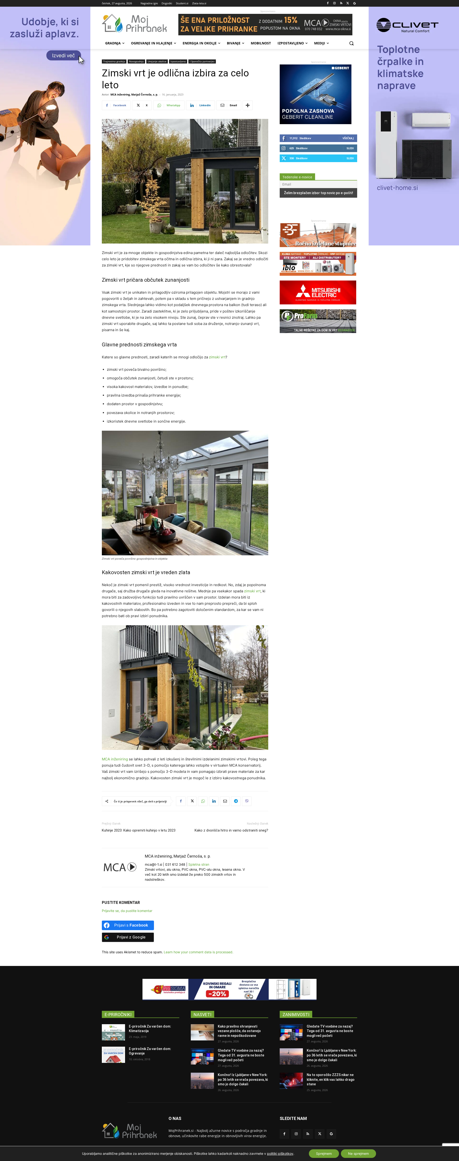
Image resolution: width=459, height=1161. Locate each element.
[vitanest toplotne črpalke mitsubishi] (318, 306)
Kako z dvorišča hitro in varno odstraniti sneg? (231, 830)
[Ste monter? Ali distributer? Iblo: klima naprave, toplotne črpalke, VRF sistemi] (318, 278)
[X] (347, 3)
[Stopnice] (318, 249)
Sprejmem (324, 1153)
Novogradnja (136, 61)
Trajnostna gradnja (114, 61)
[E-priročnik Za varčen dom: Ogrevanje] (113, 1055)
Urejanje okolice (157, 61)
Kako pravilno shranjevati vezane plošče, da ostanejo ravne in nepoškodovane (239, 1031)
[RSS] (341, 3)
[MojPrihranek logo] (140, 23)
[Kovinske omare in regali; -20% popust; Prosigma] (229, 989)
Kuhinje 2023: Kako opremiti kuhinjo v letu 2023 (138, 830)
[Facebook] (328, 3)
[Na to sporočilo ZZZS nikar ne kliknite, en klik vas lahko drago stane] (291, 1081)
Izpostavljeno (178, 61)
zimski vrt (217, 357)
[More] (248, 105)
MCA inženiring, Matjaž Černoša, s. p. (134, 94)
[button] (351, 43)
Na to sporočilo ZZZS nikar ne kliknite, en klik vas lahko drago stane (331, 1079)
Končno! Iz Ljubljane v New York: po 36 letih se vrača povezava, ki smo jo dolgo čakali (243, 1079)
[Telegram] (235, 801)
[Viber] (246, 801)
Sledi (350, 148)
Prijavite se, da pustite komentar (127, 911)
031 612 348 (175, 864)
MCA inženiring (115, 759)
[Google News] (354, 3)
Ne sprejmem (358, 1153)
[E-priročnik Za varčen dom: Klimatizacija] (113, 1032)
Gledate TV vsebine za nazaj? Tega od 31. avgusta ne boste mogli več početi (241, 1055)
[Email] (225, 801)
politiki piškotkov (280, 1153)
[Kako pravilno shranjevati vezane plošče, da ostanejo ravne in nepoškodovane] (202, 1032)
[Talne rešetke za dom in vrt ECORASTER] (318, 335)
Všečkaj (348, 138)
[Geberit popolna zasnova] (315, 123)
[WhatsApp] (203, 801)
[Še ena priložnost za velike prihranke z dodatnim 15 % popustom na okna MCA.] (267, 24)
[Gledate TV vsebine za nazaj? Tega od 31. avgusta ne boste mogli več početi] (202, 1056)
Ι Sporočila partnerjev (202, 61)
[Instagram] (334, 3)
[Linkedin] (214, 801)
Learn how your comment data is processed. (198, 952)
